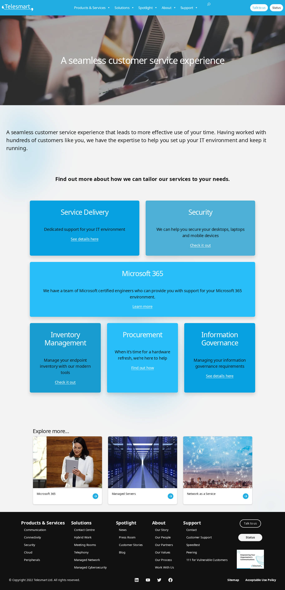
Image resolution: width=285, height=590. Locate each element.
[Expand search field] (208, 8)
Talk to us (258, 8)
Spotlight (145, 7)
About (167, 7)
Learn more (142, 306)
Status (276, 8)
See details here (84, 238)
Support (186, 7)
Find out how (142, 367)
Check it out (200, 245)
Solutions (122, 7)
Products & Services (90, 7)
